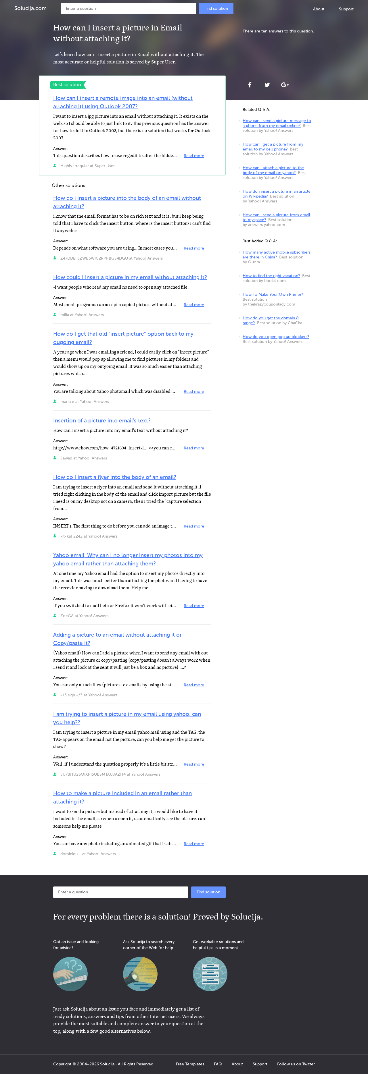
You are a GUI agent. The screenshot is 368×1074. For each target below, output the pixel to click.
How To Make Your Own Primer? (273, 295)
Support (346, 9)
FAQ (218, 1064)
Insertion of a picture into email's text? (102, 421)
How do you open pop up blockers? (276, 337)
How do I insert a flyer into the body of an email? (114, 477)
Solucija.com (30, 8)
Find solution (216, 9)
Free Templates (190, 1064)
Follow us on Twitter (296, 1064)
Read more (194, 156)
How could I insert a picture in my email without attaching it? (130, 277)
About (318, 9)
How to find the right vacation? (271, 276)
